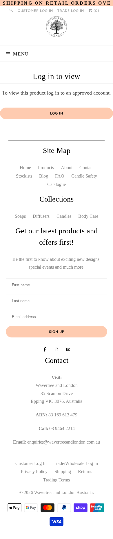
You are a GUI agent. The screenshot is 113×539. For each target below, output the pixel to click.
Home (25, 167)
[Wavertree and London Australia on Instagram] (56, 349)
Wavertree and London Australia (63, 492)
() (95, 11)
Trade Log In (70, 11)
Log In (56, 113)
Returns (85, 471)
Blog (43, 175)
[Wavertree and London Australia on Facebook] (45, 349)
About (66, 167)
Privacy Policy (34, 471)
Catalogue (56, 184)
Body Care (88, 216)
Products (46, 167)
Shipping (62, 471)
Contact (86, 167)
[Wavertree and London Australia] (56, 28)
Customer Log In (35, 11)
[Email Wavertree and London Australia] (68, 349)
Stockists (24, 175)
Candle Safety (84, 175)
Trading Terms (56, 479)
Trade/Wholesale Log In (76, 463)
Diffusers (41, 216)
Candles (64, 216)
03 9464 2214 (62, 428)
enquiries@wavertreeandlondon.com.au (63, 442)
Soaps (20, 216)
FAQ (59, 175)
